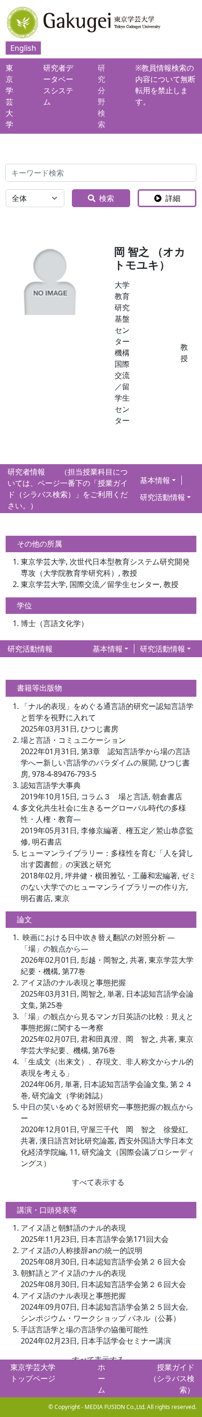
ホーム (101, 1378)
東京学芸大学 (9, 96)
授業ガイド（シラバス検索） (171, 1378)
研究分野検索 (101, 96)
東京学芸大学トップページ (32, 1373)
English (23, 48)
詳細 (172, 198)
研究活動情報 (162, 497)
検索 (106, 198)
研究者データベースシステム (58, 85)
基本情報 (155, 480)
